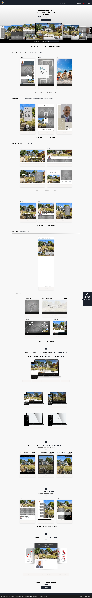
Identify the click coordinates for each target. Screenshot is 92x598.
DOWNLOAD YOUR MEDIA (70, 3)
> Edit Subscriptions (30, 574)
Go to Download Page (53, 41)
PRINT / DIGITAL (27, 476)
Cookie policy (46, 596)
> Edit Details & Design (46, 381)
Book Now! (79, 3)
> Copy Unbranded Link (36, 381)
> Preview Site (56, 381)
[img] (5, 1)
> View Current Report (46, 574)
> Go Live (65, 381)
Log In (89, 3)
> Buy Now (46, 20)
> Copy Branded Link (27, 381)
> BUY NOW (46, 587)
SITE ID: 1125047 (62, 3)
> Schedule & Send (61, 574)
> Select (29, 407)
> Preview (38, 407)
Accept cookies (87, 596)
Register (84, 3)
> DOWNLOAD (27, 87)
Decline (81, 596)
